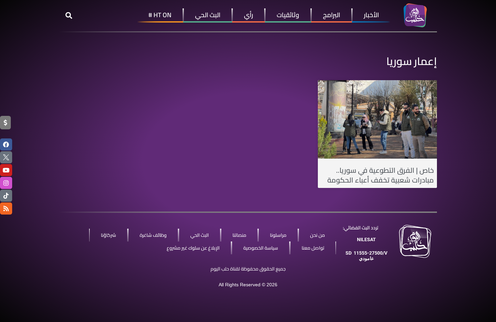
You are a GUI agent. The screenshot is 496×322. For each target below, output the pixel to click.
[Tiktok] (6, 196)
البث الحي (207, 15)
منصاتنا (239, 235)
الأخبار (371, 15)
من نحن (317, 235)
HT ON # (159, 15)
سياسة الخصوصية (260, 248)
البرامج (331, 15)
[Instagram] (6, 183)
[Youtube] (6, 170)
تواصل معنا (313, 248)
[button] (69, 15)
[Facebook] (6, 144)
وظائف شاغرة (153, 235)
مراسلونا (278, 235)
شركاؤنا (108, 235)
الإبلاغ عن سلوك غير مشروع (193, 248)
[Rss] (6, 208)
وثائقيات (288, 15)
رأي (248, 15)
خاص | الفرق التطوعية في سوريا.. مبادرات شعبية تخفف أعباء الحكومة (380, 175)
